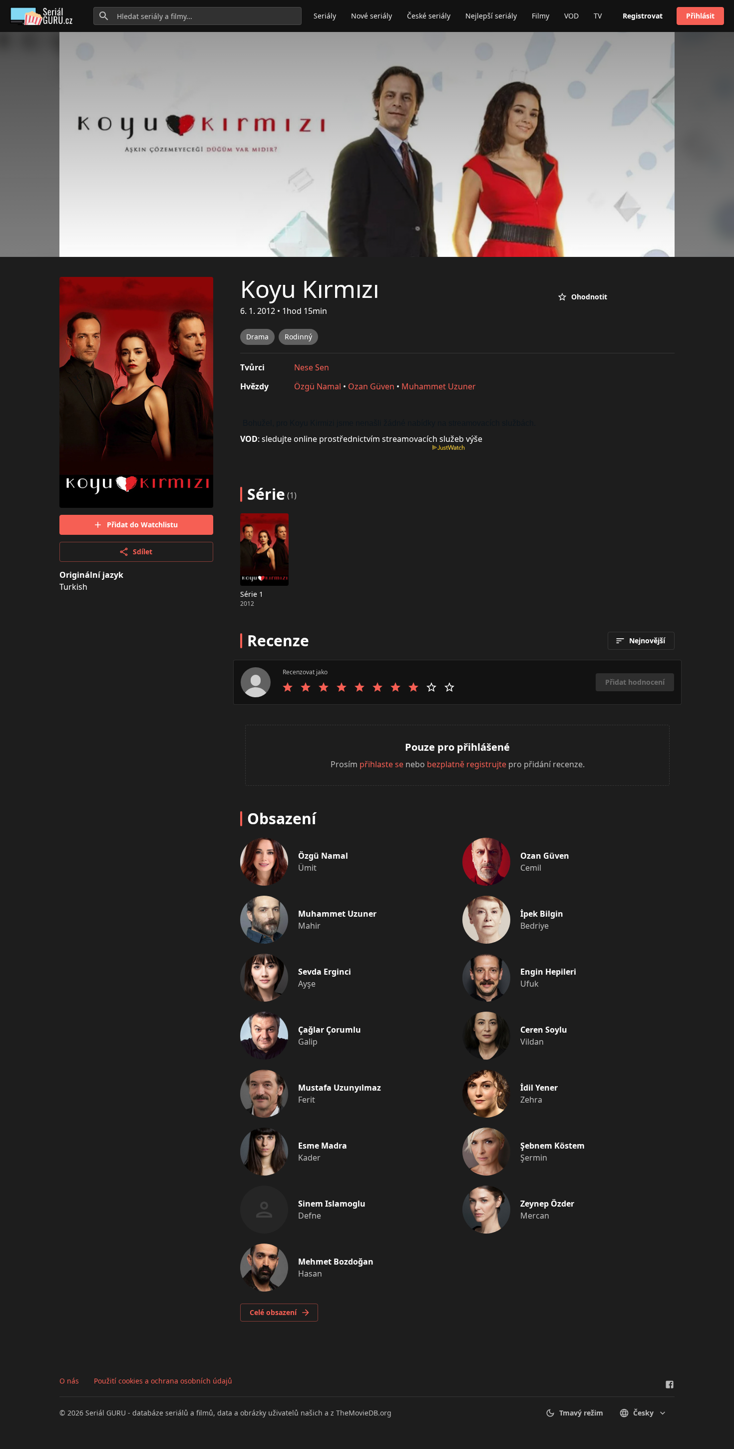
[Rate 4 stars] (342, 687)
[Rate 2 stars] (306, 687)
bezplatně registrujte (466, 764)
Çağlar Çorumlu (329, 1029)
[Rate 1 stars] (288, 687)
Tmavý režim (581, 1413)
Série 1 (251, 594)
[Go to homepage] (43, 16)
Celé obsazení (273, 1312)
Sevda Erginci (324, 971)
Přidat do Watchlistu (142, 524)
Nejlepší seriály (491, 15)
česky (643, 1413)
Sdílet (142, 551)
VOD (571, 15)
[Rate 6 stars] (377, 687)
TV (598, 15)
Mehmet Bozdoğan (335, 1261)
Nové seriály (371, 15)
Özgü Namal (317, 386)
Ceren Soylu (543, 1029)
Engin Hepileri (548, 971)
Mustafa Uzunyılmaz (339, 1087)
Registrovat (643, 15)
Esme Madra (322, 1145)
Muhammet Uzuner (438, 386)
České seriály (428, 15)
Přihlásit (700, 15)
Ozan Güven (371, 386)
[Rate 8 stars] (413, 687)
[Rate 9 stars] (431, 687)
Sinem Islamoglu (332, 1203)
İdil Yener (539, 1087)
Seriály (325, 15)
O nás (69, 1381)
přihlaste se (381, 764)
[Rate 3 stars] (324, 687)
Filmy (540, 15)
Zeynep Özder (547, 1203)
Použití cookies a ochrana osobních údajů (163, 1381)
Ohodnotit (589, 296)
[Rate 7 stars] (395, 687)
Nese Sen (311, 367)
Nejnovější (647, 640)
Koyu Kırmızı (309, 288)
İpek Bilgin (541, 913)
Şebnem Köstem (552, 1145)
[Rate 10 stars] (449, 687)
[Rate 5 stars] (359, 687)
